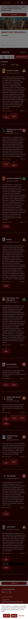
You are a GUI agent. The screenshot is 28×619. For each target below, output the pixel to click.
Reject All (21, 616)
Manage (14, 616)
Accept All (6, 616)
